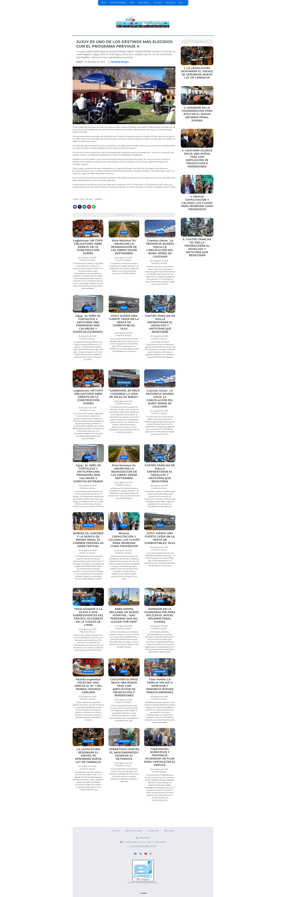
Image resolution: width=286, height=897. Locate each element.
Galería (167, 68)
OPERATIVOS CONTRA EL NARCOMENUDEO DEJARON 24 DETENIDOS (124, 754)
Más (180, 3)
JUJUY (132, 3)
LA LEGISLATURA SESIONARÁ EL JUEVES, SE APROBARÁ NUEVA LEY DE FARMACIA (88, 756)
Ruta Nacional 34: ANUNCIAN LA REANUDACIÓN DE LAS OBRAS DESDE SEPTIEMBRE (124, 247)
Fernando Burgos (120, 62)
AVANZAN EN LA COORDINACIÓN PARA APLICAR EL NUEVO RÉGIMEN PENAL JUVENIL (159, 615)
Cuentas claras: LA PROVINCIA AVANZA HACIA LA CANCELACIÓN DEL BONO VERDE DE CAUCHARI (160, 248)
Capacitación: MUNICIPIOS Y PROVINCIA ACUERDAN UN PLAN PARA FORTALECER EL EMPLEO (159, 757)
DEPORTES (88, 671)
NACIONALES (144, 3)
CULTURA (88, 525)
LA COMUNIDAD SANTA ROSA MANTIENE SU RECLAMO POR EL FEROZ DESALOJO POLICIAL (159, 838)
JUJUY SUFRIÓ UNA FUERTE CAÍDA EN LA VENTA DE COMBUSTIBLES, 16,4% (124, 322)
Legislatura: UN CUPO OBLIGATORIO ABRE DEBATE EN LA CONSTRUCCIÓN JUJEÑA (88, 247)
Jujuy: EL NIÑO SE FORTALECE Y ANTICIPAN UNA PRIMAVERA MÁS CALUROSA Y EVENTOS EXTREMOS (88, 323)
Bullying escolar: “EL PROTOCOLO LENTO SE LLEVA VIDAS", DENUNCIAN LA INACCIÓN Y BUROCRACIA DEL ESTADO (124, 840)
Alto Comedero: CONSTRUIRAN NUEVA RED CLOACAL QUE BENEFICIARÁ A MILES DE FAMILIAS (88, 837)
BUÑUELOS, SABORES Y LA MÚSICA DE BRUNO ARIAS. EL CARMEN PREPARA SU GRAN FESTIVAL (88, 540)
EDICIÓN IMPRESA (118, 3)
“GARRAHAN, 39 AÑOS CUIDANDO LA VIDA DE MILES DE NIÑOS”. (124, 394)
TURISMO (98, 199)
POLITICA (157, 3)
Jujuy (82, 199)
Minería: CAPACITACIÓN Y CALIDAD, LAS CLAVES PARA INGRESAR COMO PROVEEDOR (124, 540)
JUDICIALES (170, 3)
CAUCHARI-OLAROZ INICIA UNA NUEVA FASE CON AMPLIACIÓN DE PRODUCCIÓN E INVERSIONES (124, 687)
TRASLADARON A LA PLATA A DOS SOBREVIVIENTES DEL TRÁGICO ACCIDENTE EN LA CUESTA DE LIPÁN (88, 617)
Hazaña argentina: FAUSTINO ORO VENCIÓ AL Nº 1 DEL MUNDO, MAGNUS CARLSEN (88, 686)
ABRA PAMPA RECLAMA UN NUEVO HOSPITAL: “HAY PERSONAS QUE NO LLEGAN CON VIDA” (124, 615)
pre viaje (88, 199)
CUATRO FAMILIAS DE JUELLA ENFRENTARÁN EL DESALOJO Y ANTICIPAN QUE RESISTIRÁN (160, 323)
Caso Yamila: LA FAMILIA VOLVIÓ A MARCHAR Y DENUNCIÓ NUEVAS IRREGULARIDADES (159, 686)
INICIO (104, 3)
